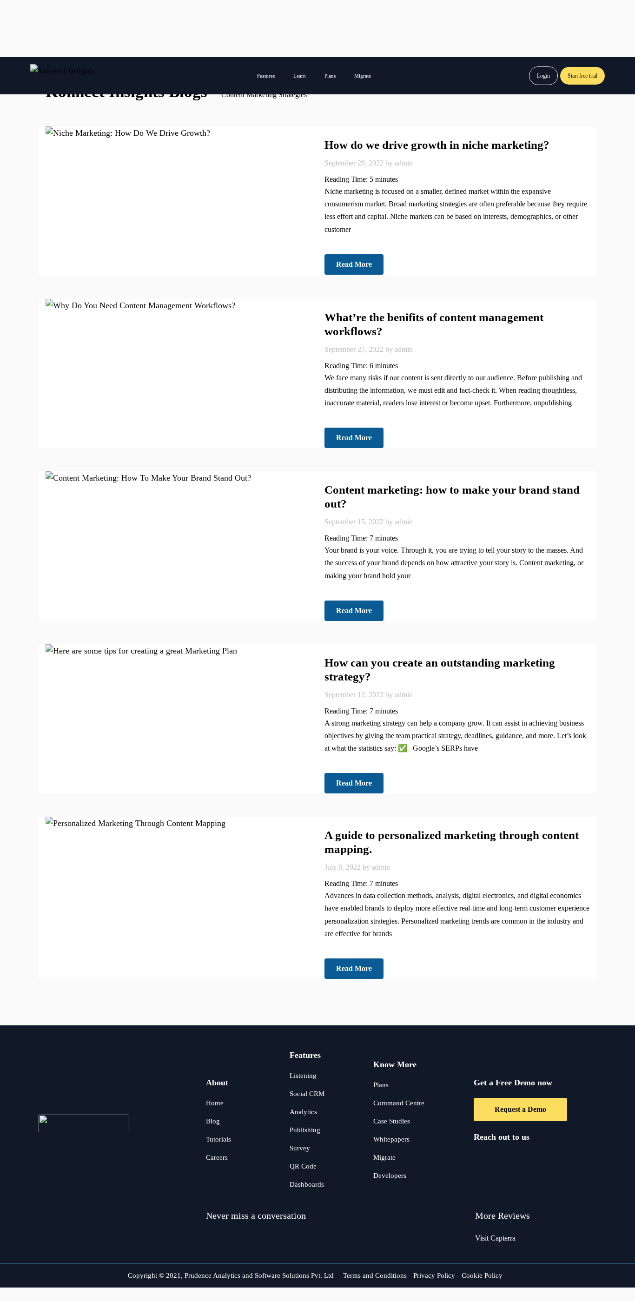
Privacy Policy (434, 1275)
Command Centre (398, 1103)
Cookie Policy (482, 1275)
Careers (217, 1157)
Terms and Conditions (375, 1275)
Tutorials (218, 1139)
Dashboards (307, 1184)
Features (266, 76)
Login (543, 76)
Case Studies (391, 1121)
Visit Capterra (495, 1238)
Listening (303, 1075)
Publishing (305, 1130)
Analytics (303, 1112)
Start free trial (582, 76)
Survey (300, 1148)
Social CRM (307, 1093)
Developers (389, 1175)
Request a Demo (520, 1109)
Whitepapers (391, 1139)
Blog (213, 1121)
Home (215, 1103)
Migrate (362, 76)
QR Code (303, 1166)
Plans (330, 76)
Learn (299, 76)
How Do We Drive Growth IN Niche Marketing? (436, 145)
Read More (354, 264)
